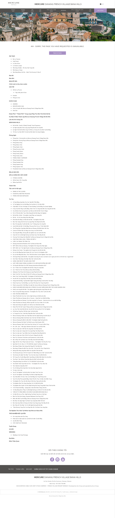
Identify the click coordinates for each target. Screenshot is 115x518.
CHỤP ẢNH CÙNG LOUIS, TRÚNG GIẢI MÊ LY (24, 239)
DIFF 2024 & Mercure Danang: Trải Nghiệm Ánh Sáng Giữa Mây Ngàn (30, 245)
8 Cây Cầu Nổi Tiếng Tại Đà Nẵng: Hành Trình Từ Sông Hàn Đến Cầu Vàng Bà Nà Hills (34, 208)
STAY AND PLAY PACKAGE (20, 423)
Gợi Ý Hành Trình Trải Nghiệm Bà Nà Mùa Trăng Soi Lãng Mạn (28, 267)
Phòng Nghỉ (23, 10)
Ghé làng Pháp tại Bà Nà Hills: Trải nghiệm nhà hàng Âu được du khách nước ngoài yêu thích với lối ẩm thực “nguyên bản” (43, 256)
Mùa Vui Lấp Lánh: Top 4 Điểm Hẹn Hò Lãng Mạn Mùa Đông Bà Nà (29, 333)
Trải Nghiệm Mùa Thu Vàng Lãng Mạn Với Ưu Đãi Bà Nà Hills (28, 383)
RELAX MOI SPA (14, 172)
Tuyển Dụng (12, 426)
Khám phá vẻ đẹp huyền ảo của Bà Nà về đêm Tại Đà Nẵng (27, 418)
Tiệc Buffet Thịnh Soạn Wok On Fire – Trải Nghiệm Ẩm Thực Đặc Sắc (30, 363)
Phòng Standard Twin (18, 162)
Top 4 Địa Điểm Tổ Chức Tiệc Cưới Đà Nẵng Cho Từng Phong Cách (29, 376)
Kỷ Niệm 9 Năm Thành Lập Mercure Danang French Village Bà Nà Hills (29, 116)
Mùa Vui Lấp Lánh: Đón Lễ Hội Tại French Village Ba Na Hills (28, 335)
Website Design (73, 492)
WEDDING (63, 10)
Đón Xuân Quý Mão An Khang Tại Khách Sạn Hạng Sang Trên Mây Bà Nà (31, 403)
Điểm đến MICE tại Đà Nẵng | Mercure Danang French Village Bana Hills (30, 398)
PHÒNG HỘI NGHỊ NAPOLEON (20, 196)
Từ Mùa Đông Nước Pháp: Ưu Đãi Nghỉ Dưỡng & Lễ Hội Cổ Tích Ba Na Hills (32, 389)
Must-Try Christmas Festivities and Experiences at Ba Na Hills (28, 337)
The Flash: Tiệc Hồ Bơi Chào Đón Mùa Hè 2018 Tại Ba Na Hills (28, 359)
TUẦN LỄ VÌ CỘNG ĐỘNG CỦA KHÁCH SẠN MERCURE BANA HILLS (30, 392)
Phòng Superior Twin (18, 166)
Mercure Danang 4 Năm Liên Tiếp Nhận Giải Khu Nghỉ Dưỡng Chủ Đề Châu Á (32, 315)
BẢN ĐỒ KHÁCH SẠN (18, 106)
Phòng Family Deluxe (18, 153)
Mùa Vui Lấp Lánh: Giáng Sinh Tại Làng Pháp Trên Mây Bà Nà (28, 331)
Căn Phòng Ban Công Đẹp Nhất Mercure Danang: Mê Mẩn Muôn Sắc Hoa (31, 228)
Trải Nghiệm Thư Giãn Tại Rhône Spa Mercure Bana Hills (26, 410)
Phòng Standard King (18, 160)
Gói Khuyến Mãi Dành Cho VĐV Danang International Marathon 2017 (29, 265)
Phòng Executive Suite (18, 149)
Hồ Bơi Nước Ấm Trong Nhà (20, 180)
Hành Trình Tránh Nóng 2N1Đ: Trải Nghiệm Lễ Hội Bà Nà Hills (28, 276)
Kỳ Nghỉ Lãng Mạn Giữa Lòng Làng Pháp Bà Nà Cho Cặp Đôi (28, 127)
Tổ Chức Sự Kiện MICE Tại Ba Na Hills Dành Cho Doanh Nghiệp (29, 132)
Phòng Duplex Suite (17, 147)
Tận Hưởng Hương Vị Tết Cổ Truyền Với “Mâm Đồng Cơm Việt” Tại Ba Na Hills (32, 352)
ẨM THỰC (32, 10)
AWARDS (15, 104)
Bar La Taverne (16, 59)
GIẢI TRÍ (11, 87)
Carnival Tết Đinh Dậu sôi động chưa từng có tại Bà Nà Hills (27, 230)
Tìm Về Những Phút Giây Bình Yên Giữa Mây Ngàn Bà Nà (27, 368)
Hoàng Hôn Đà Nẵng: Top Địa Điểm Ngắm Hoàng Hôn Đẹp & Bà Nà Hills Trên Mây (33, 280)
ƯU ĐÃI (40, 10)
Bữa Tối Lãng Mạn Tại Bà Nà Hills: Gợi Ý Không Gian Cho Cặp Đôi (29, 224)
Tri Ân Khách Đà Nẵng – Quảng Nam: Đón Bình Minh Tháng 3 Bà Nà (29, 387)
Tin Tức (90, 10)
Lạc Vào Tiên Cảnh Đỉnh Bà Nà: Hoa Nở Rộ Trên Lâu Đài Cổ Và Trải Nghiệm (31, 309)
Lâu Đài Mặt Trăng (17, 420)
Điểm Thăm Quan (14, 441)
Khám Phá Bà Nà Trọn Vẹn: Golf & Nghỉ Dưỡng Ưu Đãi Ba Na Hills (29, 296)
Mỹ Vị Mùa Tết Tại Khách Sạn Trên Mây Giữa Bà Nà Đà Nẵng (28, 339)
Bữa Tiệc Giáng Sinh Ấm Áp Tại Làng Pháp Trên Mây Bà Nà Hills (29, 221)
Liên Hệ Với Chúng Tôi (15, 119)
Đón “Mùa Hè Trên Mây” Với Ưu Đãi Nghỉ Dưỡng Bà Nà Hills (28, 405)
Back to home (57, 53)
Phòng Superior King (18, 164)
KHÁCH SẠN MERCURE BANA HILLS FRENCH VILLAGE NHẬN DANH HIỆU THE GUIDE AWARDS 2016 (39, 287)
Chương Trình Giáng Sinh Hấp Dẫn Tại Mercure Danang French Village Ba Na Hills (33, 237)
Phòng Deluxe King (17, 142)
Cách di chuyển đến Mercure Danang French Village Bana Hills (28, 108)
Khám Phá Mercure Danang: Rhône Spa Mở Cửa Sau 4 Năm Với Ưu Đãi (30, 302)
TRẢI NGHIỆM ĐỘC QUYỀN (17, 413)
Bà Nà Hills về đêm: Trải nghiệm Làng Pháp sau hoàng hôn (27, 215)
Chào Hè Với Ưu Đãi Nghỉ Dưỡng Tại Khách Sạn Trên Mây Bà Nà (29, 235)
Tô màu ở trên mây (17, 370)
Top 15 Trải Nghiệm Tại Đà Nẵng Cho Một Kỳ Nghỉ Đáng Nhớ (28, 374)
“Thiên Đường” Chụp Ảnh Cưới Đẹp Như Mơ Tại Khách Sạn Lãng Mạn (30, 407)
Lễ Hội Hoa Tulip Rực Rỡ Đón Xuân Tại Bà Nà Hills (25, 311)
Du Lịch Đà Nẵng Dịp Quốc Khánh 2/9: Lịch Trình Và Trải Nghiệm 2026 (30, 252)
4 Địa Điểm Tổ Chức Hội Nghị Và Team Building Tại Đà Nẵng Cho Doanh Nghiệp (32, 206)
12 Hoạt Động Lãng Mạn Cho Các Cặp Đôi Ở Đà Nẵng (26, 202)
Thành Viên (12, 185)
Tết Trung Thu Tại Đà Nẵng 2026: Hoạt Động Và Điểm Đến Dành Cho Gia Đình (32, 357)
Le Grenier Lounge (17, 65)
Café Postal (16, 61)
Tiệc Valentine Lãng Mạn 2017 (20, 365)
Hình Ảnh (15, 110)
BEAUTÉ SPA (13, 81)
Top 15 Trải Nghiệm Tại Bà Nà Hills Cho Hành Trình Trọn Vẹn (28, 372)
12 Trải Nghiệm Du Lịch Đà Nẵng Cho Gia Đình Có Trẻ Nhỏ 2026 (28, 204)
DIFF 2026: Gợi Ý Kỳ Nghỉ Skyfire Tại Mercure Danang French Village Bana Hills (32, 248)
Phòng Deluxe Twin (17, 144)
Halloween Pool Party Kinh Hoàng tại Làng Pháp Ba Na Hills (27, 272)
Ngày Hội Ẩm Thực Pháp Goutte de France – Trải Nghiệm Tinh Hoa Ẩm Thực (32, 341)
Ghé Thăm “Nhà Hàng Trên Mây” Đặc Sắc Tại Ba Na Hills (27, 259)
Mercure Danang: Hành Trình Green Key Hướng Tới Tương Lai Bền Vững (31, 324)
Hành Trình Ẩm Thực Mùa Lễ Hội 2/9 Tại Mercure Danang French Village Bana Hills (33, 274)
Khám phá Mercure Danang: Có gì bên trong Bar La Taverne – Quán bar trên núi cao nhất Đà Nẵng (37, 300)
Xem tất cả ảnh (103, 38)
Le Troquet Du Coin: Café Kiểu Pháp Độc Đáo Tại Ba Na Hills (28, 313)
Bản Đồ (11, 75)
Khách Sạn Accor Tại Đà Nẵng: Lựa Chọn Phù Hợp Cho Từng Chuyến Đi (30, 283)
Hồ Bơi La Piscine (17, 90)
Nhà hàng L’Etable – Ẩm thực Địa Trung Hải (23, 67)
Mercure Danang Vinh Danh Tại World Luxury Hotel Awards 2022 (28, 322)
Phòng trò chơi (16, 97)
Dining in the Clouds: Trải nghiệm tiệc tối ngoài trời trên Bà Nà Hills (29, 250)
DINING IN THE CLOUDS (19, 191)
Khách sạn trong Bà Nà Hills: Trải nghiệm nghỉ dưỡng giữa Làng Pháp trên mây (32, 289)
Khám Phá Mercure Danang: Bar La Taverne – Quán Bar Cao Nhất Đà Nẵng (31, 298)
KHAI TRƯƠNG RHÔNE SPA (20, 293)
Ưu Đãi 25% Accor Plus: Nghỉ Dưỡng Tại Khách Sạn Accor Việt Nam (30, 394)
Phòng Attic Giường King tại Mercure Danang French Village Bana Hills (30, 140)
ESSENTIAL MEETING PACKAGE (21, 193)
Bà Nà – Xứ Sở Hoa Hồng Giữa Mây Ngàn (23, 217)
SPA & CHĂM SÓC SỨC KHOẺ (77, 10)
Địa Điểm (11, 438)
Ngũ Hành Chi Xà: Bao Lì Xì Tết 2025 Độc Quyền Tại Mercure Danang (30, 344)
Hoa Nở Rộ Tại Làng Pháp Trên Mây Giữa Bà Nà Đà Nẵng (27, 278)
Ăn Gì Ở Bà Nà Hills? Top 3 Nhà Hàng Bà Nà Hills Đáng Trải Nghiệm (29, 213)
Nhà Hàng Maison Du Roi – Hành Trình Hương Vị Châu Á (27, 72)
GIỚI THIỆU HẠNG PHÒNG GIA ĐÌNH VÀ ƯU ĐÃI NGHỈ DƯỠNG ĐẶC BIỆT (32, 263)
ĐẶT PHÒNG (100, 10)
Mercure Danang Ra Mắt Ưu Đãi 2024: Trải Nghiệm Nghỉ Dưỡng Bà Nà (30, 320)
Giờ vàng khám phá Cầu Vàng (20, 416)
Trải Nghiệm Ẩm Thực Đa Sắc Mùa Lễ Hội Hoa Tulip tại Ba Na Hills (29, 381)
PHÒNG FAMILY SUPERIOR (20, 158)
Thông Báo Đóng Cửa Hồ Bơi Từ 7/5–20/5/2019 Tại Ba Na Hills (28, 361)
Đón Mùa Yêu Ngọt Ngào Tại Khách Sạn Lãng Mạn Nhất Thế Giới (29, 400)
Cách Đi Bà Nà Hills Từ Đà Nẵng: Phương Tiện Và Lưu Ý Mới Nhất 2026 (31, 226)
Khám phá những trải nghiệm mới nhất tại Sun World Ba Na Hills (28, 304)
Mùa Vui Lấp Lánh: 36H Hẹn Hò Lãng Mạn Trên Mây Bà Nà (27, 328)
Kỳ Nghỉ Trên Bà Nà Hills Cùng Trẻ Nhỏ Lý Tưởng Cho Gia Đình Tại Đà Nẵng (32, 129)
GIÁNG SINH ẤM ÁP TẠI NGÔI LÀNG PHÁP (24, 261)
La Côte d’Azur (16, 63)
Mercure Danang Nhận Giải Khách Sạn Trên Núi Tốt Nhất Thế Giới (29, 317)
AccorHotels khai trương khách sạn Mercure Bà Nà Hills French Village (30, 211)
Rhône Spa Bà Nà (17, 182)
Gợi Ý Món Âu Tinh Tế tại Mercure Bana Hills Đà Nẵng (26, 269)
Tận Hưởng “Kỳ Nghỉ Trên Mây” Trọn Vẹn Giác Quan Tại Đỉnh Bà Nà (29, 355)
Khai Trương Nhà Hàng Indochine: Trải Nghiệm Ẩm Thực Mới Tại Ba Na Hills (32, 291)
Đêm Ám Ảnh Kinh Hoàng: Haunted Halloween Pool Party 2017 (28, 396)
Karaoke (15, 95)
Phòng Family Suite (17, 155)
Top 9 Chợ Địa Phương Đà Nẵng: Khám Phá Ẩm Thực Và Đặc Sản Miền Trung (32, 379)
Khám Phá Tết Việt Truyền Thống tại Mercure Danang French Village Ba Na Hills (32, 307)
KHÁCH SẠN (13, 10)
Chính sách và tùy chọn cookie (18, 84)
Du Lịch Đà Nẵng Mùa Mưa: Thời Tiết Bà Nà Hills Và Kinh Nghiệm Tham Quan (32, 254)
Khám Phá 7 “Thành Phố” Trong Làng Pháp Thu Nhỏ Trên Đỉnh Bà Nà (29, 114)
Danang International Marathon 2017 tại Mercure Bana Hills (27, 243)
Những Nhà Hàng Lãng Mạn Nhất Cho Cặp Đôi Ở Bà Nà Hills (28, 350)
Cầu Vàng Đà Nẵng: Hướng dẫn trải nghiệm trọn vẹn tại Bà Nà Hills (29, 232)
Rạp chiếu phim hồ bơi (21, 92)
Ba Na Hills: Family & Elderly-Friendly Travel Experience (26, 125)
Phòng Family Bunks (18, 151)
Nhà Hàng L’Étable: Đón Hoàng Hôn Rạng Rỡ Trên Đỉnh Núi (27, 346)
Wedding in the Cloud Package (20, 435)
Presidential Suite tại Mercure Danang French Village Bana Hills (28, 168)
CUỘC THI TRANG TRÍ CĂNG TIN (21, 241)
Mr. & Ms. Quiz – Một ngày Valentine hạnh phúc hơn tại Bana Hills (29, 326)
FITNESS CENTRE (17, 178)
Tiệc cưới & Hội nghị (51, 10)
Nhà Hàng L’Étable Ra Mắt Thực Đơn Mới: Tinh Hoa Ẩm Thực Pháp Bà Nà (31, 348)
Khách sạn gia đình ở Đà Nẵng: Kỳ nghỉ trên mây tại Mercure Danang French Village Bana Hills (36, 285)
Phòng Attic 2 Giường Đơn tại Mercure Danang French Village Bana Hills (30, 138)
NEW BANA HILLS (14, 122)
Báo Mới (11, 78)
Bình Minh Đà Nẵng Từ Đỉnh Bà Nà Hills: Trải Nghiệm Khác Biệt (28, 219)
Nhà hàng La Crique (17, 70)
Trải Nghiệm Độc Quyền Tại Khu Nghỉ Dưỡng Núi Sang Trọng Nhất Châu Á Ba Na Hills (34, 385)
